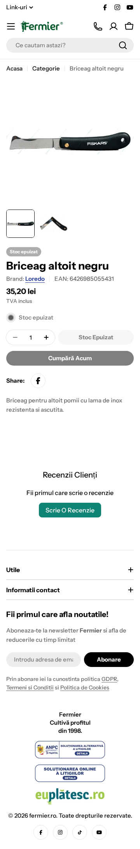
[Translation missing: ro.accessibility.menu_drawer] (11, 26)
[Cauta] (123, 45)
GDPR (109, 678)
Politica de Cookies (84, 687)
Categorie (46, 68)
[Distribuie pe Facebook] (38, 380)
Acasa (14, 68)
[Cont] (113, 26)
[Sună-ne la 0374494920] (98, 26)
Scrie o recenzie (70, 510)
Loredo (35, 278)
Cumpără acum (70, 358)
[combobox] (70, 45)
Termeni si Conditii (30, 687)
